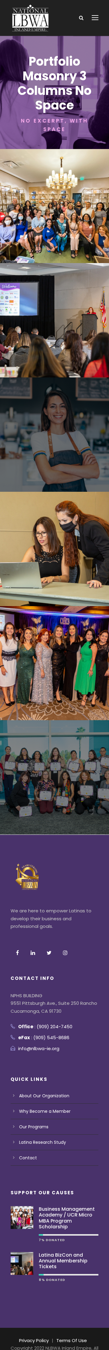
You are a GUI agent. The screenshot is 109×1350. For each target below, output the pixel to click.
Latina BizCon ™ (54, 313)
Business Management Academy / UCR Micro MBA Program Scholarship (67, 1218)
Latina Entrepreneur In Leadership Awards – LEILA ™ (54, 656)
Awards (43, 328)
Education (70, 451)
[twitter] (49, 953)
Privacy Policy (34, 1340)
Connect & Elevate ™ (54, 199)
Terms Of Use (71, 1340)
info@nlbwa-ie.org (38, 1048)
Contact (28, 1158)
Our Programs (33, 1127)
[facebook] (17, 953)
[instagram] (65, 953)
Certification (41, 451)
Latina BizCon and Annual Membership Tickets (63, 1260)
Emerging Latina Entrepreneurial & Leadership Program (54, 427)
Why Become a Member (45, 1111)
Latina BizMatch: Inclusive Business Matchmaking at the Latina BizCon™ (54, 542)
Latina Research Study (42, 1142)
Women (69, 214)
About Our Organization (44, 1096)
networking (43, 214)
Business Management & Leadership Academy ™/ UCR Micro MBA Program (55, 770)
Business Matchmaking (55, 565)
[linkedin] (33, 953)
